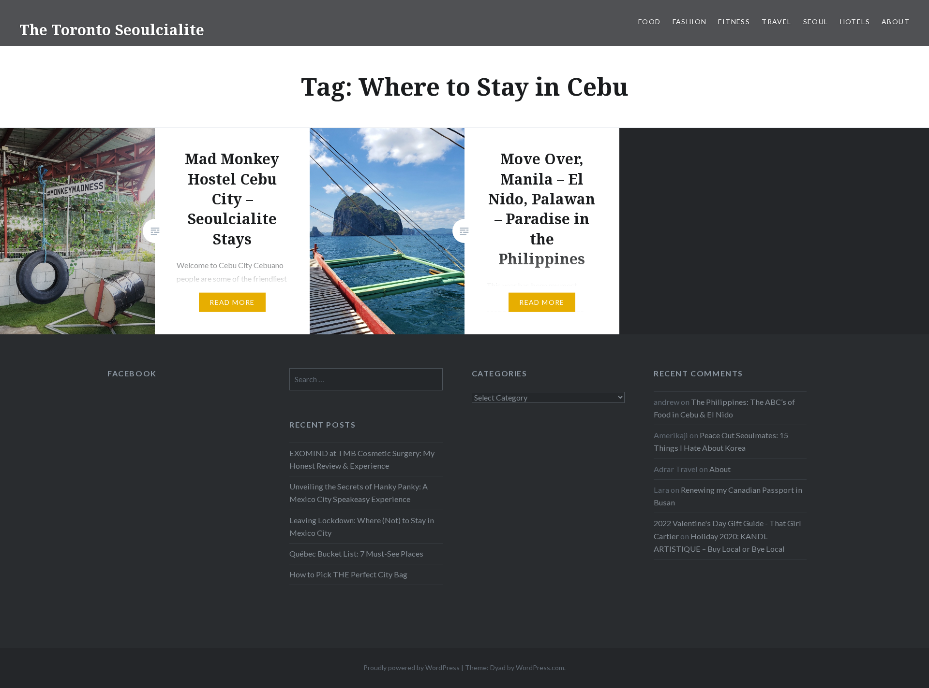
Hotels (855, 21)
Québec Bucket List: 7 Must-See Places (356, 553)
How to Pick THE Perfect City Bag (348, 574)
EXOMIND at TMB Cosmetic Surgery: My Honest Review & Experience (362, 459)
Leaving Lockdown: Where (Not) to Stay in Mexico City (361, 526)
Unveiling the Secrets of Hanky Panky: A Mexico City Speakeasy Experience (358, 492)
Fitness (734, 21)
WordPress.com (540, 667)
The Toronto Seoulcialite (111, 30)
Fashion (690, 21)
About (896, 21)
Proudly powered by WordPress (411, 667)
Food (649, 21)
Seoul (815, 21)
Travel (776, 21)
